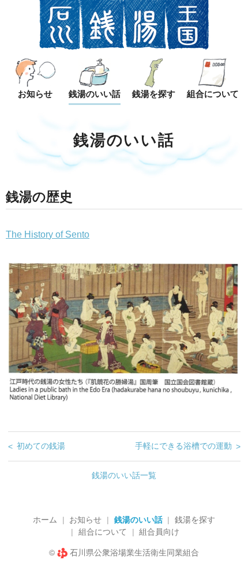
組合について (102, 531)
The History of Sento (47, 234)
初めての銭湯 (41, 445)
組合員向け (159, 531)
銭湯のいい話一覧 (124, 475)
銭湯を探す (195, 519)
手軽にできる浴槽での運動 (183, 445)
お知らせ (85, 519)
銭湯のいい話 (138, 519)
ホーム (45, 519)
